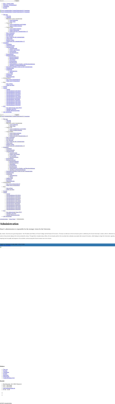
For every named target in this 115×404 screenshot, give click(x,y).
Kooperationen (10, 54)
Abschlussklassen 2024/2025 (13, 105)
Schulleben (6, 42)
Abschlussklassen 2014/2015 (13, 92)
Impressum (6, 375)
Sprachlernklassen (13, 52)
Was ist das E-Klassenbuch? (13, 79)
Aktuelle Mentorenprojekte (13, 110)
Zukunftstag (12, 59)
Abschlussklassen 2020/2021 (13, 100)
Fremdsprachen (10, 68)
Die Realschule (10, 34)
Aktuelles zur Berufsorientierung (17, 65)
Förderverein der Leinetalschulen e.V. (18, 31)
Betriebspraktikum (13, 58)
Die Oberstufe (9, 35)
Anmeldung (6, 6)
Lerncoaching (12, 51)
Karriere (5, 371)
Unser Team (12, 21)
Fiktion (11, 72)
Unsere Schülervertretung (15, 26)
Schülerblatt (9, 69)
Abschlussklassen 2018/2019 (13, 98)
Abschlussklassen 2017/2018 (13, 96)
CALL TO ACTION (5, 245)
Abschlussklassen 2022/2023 (13, 103)
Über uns (5, 14)
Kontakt (5, 7)
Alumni (5, 88)
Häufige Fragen (10, 40)
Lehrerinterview (13, 71)
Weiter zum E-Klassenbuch (13, 81)
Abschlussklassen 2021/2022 (13, 102)
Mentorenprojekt (10, 76)
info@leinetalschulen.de (9, 388)
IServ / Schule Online (8, 3)
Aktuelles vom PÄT (11, 109)
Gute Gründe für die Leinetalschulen (15, 37)
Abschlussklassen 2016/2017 (13, 95)
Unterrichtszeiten (10, 45)
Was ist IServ (9, 83)
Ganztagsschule (10, 47)
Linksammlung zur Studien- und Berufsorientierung (22, 64)
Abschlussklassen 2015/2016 (13, 93)
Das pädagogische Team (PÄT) (14, 107)
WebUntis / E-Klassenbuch (10, 5)
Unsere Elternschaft (14, 30)
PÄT (4, 106)
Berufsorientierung (10, 55)
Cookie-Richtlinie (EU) (9, 378)
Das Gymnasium (10, 33)
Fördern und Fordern (14, 50)
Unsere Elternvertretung (15, 28)
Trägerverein (9, 38)
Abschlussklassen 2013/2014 (13, 90)
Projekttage (9, 75)
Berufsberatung (13, 62)
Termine (5, 86)
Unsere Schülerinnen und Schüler (17, 24)
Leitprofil (8, 17)
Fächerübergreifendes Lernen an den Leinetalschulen (19, 66)
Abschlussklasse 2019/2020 (13, 99)
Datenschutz (6, 376)
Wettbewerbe (9, 74)
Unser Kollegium (13, 20)
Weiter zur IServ (10, 85)
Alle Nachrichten (7, 112)
